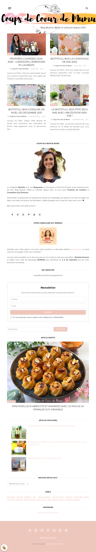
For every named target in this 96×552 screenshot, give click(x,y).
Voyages (76, 500)
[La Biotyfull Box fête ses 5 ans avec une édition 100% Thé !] (69, 95)
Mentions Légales (48, 538)
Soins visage (52, 500)
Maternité (78, 497)
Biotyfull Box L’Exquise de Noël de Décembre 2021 (26, 111)
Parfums (11, 500)
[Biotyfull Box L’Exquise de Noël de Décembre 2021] (26, 95)
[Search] (86, 8)
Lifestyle (11, 401)
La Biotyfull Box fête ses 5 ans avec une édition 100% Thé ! (70, 112)
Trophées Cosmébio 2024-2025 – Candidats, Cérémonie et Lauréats (26, 61)
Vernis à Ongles (65, 500)
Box (35, 497)
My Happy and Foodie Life (48, 513)
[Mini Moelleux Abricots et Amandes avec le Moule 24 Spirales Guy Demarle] (48, 372)
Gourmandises (45, 497)
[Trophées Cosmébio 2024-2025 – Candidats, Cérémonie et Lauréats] (26, 44)
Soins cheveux (30, 500)
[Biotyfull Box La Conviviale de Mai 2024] (69, 44)
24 (44, 116)
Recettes (19, 500)
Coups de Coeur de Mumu (20, 69)
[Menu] (9, 8)
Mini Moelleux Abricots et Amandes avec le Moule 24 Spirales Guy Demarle (48, 408)
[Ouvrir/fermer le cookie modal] (4, 547)
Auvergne (11, 497)
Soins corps (41, 500)
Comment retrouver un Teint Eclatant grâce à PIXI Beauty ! (51, 426)
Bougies (27, 497)
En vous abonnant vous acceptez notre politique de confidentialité (38, 317)
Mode (86, 497)
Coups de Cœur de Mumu (54, 544)
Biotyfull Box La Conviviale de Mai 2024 (69, 60)
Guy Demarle (76, 249)
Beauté (10, 54)
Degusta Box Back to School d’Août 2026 (44, 458)
